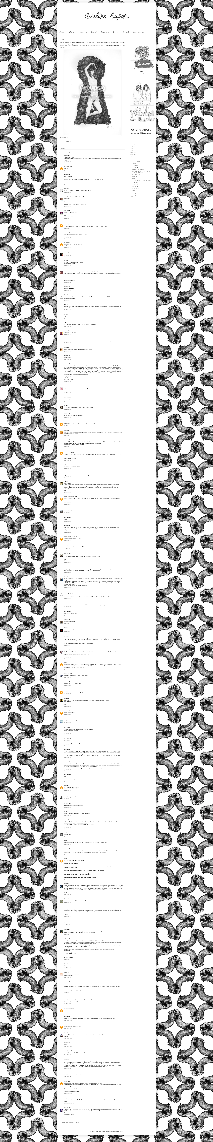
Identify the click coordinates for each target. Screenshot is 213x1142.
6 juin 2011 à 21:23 (67, 548)
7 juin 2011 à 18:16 (67, 827)
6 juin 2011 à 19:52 (67, 468)
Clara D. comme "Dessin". (69, 496)
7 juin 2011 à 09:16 (67, 706)
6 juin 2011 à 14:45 (67, 228)
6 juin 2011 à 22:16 (67, 606)
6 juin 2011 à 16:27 (67, 318)
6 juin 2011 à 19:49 (67, 460)
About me (72, 32)
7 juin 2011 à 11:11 (67, 745)
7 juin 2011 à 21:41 (67, 879)
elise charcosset (67, 690)
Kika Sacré (66, 553)
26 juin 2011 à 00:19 (68, 1046)
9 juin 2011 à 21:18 (67, 1003)
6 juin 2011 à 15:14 (67, 265)
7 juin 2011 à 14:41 (67, 798)
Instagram (105, 32)
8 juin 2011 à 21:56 (67, 959)
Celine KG (66, 210)
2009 (132, 195)
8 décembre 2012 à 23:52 (69, 1114)
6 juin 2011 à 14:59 (67, 237)
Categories (83, 32)
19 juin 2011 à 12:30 (68, 1038)
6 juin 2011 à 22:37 (67, 623)
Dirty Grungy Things (68, 252)
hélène (65, 603)
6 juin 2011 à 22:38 (67, 631)
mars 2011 (134, 186)
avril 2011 (134, 184)
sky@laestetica (67, 464)
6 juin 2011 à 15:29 (67, 282)
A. (64, 832)
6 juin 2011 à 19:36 (67, 435)
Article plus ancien (120, 1120)
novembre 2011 (135, 158)
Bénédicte (66, 567)
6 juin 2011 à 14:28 (67, 184)
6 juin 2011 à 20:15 (67, 476)
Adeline (65, 785)
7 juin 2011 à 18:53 (67, 836)
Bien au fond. (135, 176)
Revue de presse (139, 32)
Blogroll (94, 32)
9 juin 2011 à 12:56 (67, 967)
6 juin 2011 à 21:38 (67, 572)
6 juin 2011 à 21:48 (67, 598)
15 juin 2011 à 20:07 (68, 1028)
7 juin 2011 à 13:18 (67, 790)
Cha (64, 260)
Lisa (64, 422)
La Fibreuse (66, 738)
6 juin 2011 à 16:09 (67, 309)
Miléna (65, 1081)
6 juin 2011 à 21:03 (67, 521)
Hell (64, 811)
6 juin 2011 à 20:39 (67, 504)
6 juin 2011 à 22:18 (67, 615)
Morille (65, 898)
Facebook (125, 32)
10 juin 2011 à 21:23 (68, 1020)
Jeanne (65, 972)
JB (64, 1024)
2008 (132, 196)
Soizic (65, 509)
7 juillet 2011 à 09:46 (68, 1093)
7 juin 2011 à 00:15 (67, 685)
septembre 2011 (135, 161)
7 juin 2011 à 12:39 (67, 781)
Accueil (62, 32)
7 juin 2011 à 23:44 (67, 894)
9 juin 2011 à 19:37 (67, 992)
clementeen (66, 1107)
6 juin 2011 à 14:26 (67, 170)
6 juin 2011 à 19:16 (67, 417)
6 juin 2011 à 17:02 (67, 334)
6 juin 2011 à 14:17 (67, 161)
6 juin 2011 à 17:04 (67, 342)
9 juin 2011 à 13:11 (67, 977)
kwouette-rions (67, 451)
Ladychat (66, 386)
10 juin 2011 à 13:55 (68, 1012)
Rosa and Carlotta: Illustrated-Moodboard (73, 196)
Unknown (66, 223)
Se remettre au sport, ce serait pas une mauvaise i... (142, 180)
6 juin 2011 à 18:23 (67, 401)
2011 (132, 154)
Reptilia (65, 188)
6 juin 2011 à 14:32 (67, 192)
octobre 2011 (135, 160)
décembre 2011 (135, 156)
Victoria (65, 155)
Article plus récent (63, 1120)
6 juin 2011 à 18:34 (67, 409)
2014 (132, 148)
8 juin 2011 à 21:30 (67, 934)
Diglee (65, 963)
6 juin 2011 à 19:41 (67, 446)
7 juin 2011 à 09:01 (67, 693)
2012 (132, 152)
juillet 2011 (134, 165)
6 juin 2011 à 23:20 (67, 669)
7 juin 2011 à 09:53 (67, 722)
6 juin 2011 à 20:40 (67, 512)
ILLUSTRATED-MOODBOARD (79, 204)
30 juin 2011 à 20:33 (68, 1054)
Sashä (65, 430)
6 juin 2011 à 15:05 (67, 255)
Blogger (121, 1131)
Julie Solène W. (67, 1050)
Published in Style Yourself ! (138, 169)
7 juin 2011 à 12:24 (67, 757)
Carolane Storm (67, 719)
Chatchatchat (66, 166)
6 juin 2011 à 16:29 (67, 326)
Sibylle (65, 795)
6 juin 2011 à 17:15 (67, 351)
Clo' (64, 592)
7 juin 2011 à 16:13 (67, 815)
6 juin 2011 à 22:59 (67, 645)
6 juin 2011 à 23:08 (67, 658)
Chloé (65, 698)
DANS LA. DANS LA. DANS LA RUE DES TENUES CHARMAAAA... (141, 172)
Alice (65, 294)
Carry (65, 662)
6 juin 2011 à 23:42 (67, 677)
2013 (132, 150)
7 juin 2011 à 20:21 (67, 844)
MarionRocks (66, 673)
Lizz (64, 405)
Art (64, 148)
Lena (65, 347)
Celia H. (65, 929)
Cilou (65, 576)
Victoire (65, 883)
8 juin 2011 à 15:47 (67, 902)
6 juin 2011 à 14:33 (67, 206)
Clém (65, 1059)
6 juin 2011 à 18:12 (67, 392)
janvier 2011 (135, 190)
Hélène (65, 330)
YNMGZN (66, 627)
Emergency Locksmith (68, 1098)
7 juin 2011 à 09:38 (67, 714)
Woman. (134, 178)
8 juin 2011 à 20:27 (67, 924)
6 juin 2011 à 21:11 (67, 532)
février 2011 (135, 188)
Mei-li (65, 1033)
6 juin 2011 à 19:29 (67, 425)
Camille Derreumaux (68, 270)
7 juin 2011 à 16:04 (67, 807)
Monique (65, 619)
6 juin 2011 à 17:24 (67, 359)
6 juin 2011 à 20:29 (67, 492)
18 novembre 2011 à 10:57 (69, 1103)
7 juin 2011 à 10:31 (67, 733)
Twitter (115, 32)
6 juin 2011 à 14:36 (67, 218)
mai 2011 (134, 182)
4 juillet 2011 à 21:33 (68, 1068)
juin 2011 (134, 167)
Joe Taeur (66, 938)
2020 (132, 144)
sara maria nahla (67, 1008)
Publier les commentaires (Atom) (72, 1122)
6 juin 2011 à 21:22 (67, 540)
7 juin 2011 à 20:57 (67, 854)
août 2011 (134, 163)
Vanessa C (66, 650)
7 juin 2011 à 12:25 (67, 769)
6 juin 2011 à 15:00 (67, 247)
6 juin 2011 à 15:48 (67, 300)
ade (64, 858)
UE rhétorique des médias (69, 536)
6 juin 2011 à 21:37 (67, 562)
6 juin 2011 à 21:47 (67, 587)
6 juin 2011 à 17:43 (67, 381)
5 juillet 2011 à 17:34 (68, 1076)
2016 (132, 146)
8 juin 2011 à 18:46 (67, 916)
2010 (132, 193)
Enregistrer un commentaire (67, 1117)
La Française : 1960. (136, 174)
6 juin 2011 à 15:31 (67, 290)
